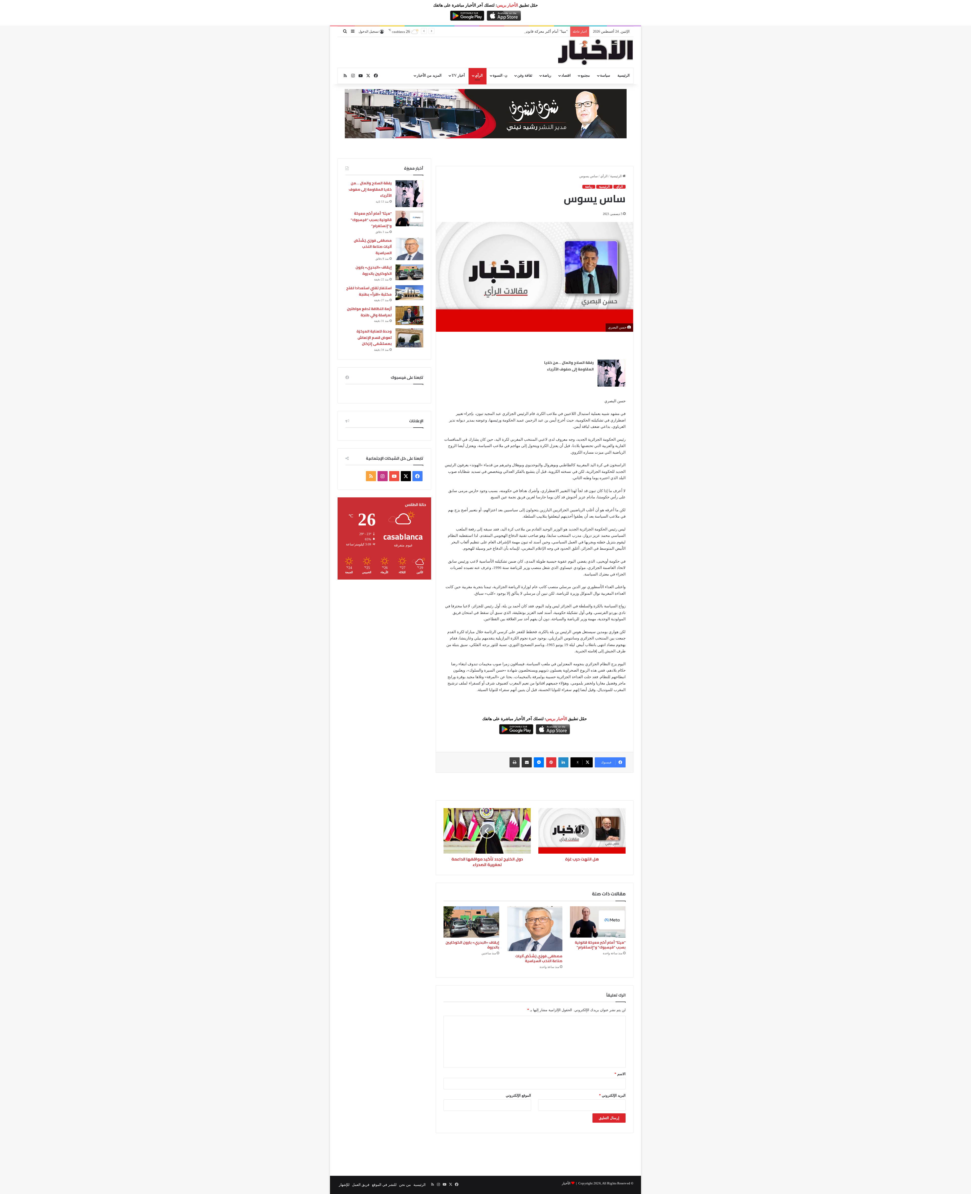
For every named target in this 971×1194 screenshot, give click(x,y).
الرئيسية (623, 75)
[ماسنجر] (539, 762)
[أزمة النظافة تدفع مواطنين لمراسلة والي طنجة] (409, 315)
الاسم (620, 1074)
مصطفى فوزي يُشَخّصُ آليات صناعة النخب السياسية (530, 31)
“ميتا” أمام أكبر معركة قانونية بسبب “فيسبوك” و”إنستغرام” (600, 944)
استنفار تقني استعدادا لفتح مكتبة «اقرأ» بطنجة (369, 291)
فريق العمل (360, 1185)
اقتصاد (566, 75)
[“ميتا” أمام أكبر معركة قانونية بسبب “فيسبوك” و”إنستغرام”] (598, 922)
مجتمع (585, 75)
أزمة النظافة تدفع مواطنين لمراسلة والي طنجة (369, 311)
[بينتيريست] (551, 762)
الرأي (479, 75)
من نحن (405, 1185)
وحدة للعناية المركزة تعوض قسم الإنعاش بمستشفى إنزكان (374, 337)
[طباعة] (515, 762)
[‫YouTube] (394, 476)
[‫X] (406, 476)
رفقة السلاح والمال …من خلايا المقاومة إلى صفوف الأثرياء (569, 365)
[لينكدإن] (563, 762)
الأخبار (566, 1183)
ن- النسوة (500, 75)
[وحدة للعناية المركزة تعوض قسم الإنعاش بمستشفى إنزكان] (409, 337)
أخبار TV (458, 75)
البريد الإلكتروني (612, 1095)
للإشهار (344, 1185)
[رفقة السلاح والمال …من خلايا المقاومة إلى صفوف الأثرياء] (611, 373)
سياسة (605, 75)
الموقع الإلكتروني (518, 1095)
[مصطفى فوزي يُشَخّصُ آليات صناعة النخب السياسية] (534, 928)
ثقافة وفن (524, 75)
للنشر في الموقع (384, 1185)
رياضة (546, 75)
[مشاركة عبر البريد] (527, 762)
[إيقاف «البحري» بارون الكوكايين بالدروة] (471, 922)
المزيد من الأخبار (429, 75)
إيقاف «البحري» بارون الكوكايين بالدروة (472, 944)
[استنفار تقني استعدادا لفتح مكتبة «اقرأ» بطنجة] (409, 292)
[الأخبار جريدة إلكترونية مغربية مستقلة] (595, 52)
